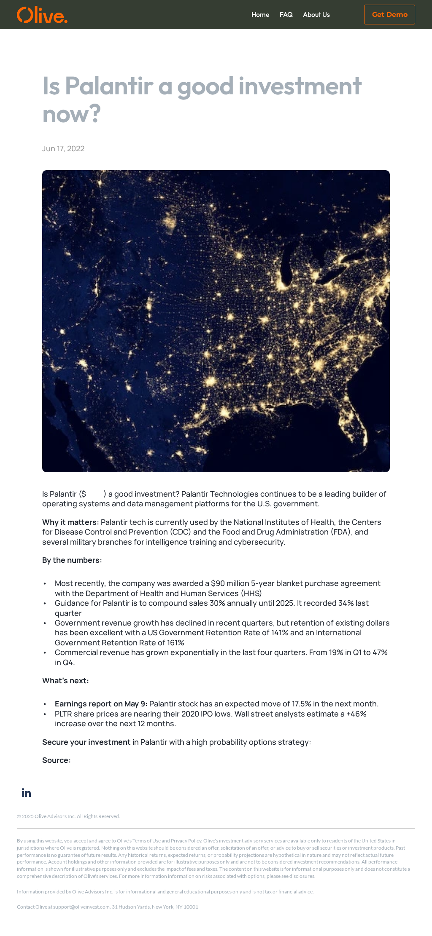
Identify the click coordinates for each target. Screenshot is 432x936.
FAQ (286, 14)
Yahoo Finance (98, 760)
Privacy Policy (186, 840)
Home (260, 14)
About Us (316, 14)
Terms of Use (146, 840)
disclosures (301, 876)
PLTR (94, 494)
